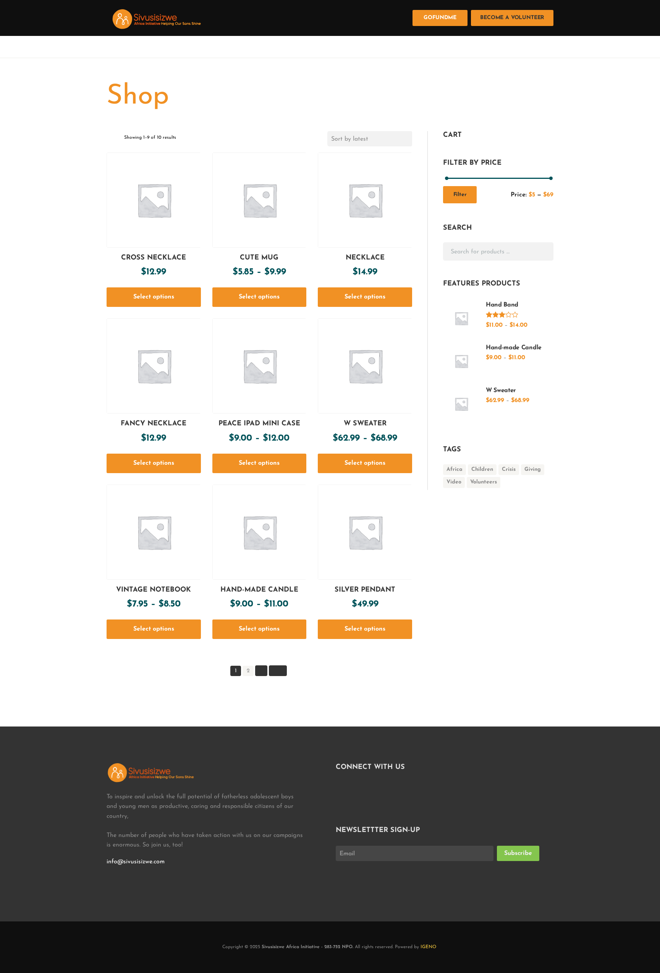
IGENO (428, 947)
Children (482, 469)
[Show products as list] (118, 139)
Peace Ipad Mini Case (259, 423)
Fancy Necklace (153, 423)
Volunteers (483, 482)
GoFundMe (440, 18)
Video (453, 482)
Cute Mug (259, 258)
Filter (460, 195)
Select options (153, 297)
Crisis (509, 469)
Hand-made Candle (259, 590)
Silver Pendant (365, 590)
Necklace (365, 258)
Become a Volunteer (512, 18)
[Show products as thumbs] (109, 139)
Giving (532, 469)
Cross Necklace (153, 258)
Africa (454, 469)
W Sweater (365, 423)
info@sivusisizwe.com (136, 862)
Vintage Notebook (153, 590)
